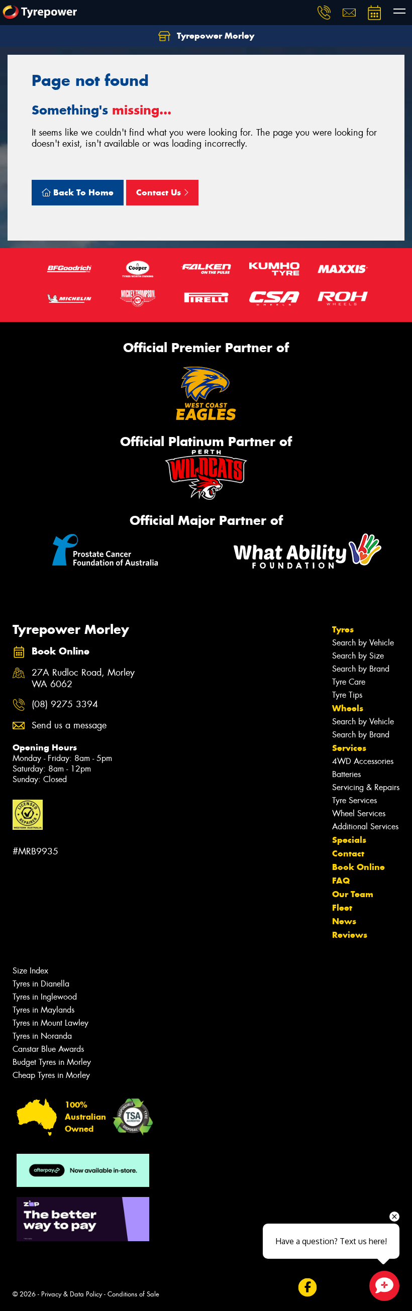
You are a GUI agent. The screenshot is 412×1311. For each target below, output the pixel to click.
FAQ (341, 880)
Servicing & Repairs (365, 787)
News (344, 921)
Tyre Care (348, 682)
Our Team (352, 894)
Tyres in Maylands (43, 1010)
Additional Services (365, 826)
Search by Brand (360, 669)
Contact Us (159, 192)
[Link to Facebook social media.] (307, 1287)
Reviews (349, 934)
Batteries (346, 774)
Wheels (347, 708)
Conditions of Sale (133, 1294)
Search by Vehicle (363, 642)
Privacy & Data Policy (71, 1294)
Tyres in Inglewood (45, 997)
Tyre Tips (347, 695)
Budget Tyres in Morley (52, 1062)
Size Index (30, 970)
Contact (348, 853)
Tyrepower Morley (214, 35)
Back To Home (82, 192)
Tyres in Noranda (42, 1036)
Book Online (358, 866)
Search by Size (358, 655)
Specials (349, 839)
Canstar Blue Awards (48, 1049)
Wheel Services (358, 813)
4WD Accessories (362, 761)
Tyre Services (354, 800)
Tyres (343, 629)
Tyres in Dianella (41, 983)
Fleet (342, 907)
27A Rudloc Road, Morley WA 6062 (83, 678)
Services (349, 747)
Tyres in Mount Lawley (50, 1023)
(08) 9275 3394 (65, 704)
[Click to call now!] (324, 12)
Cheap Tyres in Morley (51, 1075)
